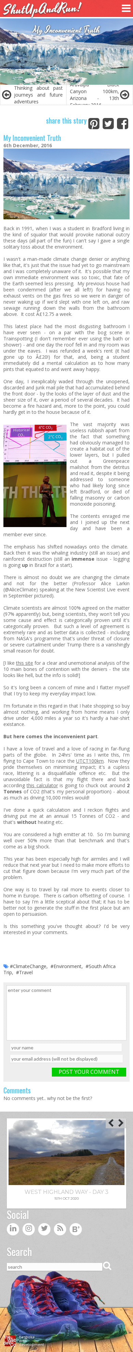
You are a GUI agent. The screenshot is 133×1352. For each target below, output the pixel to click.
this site (24, 663)
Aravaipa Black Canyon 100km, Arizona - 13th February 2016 (94, 95)
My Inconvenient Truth (32, 138)
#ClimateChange (28, 966)
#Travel (24, 972)
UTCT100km (90, 761)
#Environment (66, 966)
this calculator (42, 785)
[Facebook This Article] (122, 122)
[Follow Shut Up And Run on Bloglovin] (75, 1230)
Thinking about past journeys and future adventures (38, 95)
